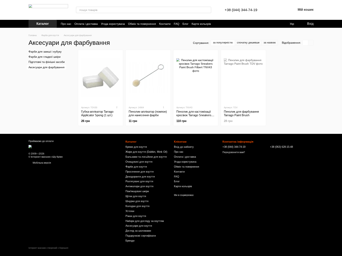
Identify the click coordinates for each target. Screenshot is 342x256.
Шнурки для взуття (136, 201)
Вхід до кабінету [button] (184, 146)
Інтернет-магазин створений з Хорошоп (48, 248)
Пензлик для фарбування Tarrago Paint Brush (241, 113)
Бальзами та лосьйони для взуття (146, 156)
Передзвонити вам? (233, 152)
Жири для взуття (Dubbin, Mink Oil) (146, 151)
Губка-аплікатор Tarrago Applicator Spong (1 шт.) (97, 113)
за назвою (270, 42)
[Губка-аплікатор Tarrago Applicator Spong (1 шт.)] (100, 78)
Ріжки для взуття (135, 216)
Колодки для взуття (137, 206)
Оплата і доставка (86, 23)
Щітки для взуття (135, 196)
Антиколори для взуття (139, 186)
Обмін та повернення (142, 23)
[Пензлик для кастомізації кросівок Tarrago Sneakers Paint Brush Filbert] (195, 78)
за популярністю (223, 42)
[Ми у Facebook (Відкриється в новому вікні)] (216, 23)
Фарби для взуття (136, 166)
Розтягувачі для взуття (139, 181)
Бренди (129, 240)
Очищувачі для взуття (138, 161)
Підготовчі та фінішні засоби (46, 61)
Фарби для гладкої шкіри (44, 56)
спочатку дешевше (248, 42)
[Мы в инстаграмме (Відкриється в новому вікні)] (221, 23)
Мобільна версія (41, 162)
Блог (185, 23)
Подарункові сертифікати (140, 235)
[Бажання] (282, 10)
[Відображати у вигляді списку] (310, 42)
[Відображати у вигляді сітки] (305, 42)
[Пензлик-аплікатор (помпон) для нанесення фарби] (148, 78)
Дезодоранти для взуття (140, 176)
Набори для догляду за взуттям (144, 221)
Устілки (129, 211)
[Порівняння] (272, 10)
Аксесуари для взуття (138, 225)
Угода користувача (113, 23)
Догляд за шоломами (138, 230)
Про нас (66, 23)
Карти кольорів (201, 23)
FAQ (176, 23)
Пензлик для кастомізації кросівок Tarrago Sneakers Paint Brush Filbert (193, 115)
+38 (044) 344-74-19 (241, 10)
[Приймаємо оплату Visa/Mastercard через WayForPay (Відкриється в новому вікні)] (59, 146)
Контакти (165, 23)
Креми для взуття (136, 146)
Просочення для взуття (139, 171)
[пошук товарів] (208, 10)
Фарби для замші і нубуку (45, 51)
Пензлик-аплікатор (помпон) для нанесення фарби (148, 113)
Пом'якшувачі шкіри (137, 191)
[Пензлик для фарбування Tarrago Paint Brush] (243, 78)
